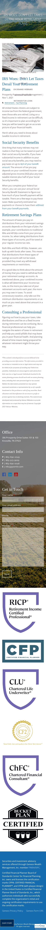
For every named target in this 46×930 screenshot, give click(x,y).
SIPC (37, 867)
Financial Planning (10, 49)
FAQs (4, 72)
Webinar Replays (28, 72)
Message (16, 525)
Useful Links (33, 66)
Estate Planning (9, 55)
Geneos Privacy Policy (12, 911)
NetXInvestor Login (23, 101)
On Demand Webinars (23, 89)
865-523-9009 (12, 460)
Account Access (23, 95)
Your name (17, 495)
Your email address (21, 505)
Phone (5, 515)
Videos (14, 72)
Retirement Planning (32, 49)
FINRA (31, 867)
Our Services (8, 44)
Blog (23, 78)
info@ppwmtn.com (14, 467)
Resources (7, 61)
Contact (23, 83)
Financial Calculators (13, 66)
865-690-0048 (12, 463)
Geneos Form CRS (34, 911)
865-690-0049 (13, 457)
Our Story (7, 923)
